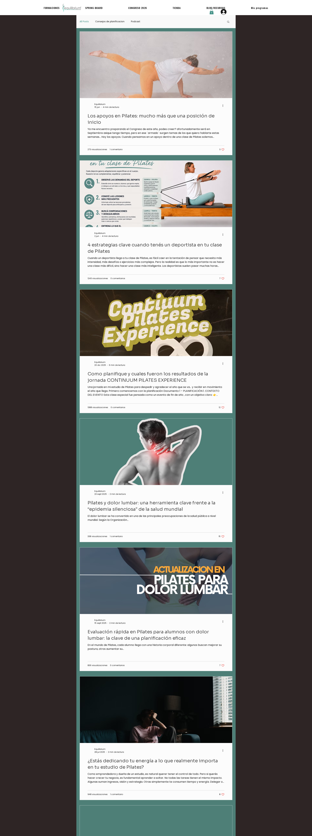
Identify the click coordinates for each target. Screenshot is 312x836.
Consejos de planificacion (109, 21)
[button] (51, 8)
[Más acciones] (224, 106)
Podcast (135, 21)
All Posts (84, 21)
